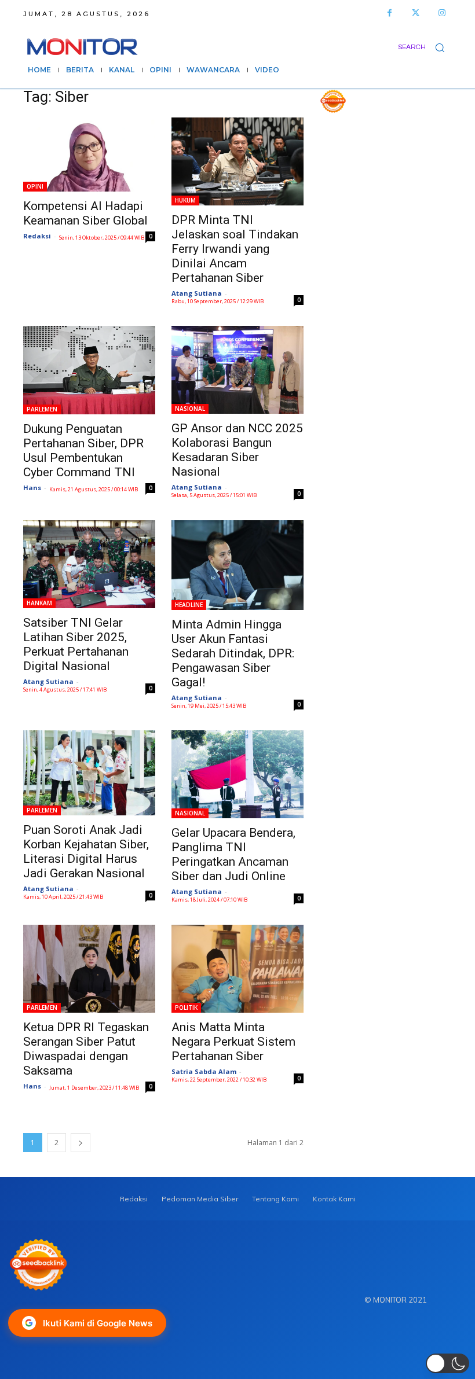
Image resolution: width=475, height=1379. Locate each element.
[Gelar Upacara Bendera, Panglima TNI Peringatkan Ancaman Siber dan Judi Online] (237, 774)
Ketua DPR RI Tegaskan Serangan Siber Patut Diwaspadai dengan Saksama (86, 1049)
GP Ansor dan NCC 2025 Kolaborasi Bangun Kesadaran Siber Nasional (237, 450)
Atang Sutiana (196, 293)
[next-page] (80, 1142)
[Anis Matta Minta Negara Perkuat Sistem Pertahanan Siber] (237, 969)
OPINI (35, 186)
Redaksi (37, 235)
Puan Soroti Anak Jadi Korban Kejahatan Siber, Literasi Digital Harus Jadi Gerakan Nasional (86, 851)
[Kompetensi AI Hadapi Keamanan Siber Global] (89, 154)
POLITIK (186, 1007)
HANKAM (39, 603)
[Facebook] (389, 13)
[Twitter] (415, 13)
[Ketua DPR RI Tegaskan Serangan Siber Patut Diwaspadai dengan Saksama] (89, 969)
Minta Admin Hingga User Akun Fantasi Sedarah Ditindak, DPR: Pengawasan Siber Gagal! (232, 653)
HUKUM (185, 200)
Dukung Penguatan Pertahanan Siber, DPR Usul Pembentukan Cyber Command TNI (83, 450)
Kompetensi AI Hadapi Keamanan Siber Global (85, 213)
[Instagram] (442, 13)
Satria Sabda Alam (203, 1071)
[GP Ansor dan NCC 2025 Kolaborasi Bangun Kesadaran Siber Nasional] (237, 370)
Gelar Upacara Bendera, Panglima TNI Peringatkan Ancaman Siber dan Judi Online (233, 854)
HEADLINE (189, 605)
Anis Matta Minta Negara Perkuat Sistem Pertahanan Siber (233, 1041)
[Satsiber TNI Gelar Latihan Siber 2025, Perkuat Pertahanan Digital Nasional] (89, 564)
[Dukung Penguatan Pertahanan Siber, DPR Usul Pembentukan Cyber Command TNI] (89, 370)
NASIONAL (190, 408)
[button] (425, 47)
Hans (32, 487)
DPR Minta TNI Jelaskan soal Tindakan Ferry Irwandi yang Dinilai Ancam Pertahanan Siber (234, 249)
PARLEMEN (42, 409)
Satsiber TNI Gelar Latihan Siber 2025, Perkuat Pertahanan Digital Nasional (76, 644)
